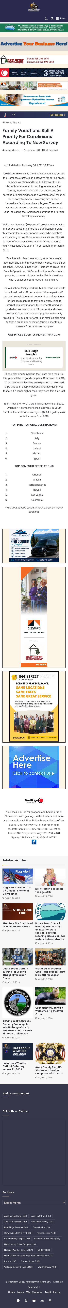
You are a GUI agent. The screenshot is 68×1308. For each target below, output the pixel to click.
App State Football (15, 1221)
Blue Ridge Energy (42, 1221)
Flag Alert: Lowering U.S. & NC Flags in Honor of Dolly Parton (16, 890)
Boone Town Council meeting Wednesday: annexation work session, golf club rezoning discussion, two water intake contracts (50, 931)
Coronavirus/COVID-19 (18, 1233)
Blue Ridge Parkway (16, 1227)
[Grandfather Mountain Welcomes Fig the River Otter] (50, 995)
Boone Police (42, 1227)
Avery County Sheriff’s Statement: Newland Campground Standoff (49, 1070)
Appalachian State (15, 1216)
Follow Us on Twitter (15, 1111)
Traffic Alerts (52, 1292)
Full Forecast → (57, 114)
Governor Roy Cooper (17, 1238)
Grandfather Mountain (47, 1238)
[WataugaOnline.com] (33, 7)
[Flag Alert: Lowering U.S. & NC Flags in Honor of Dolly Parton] (17, 876)
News (17, 122)
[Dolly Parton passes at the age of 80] (50, 877)
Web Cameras (34, 1292)
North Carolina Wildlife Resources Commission (28, 1255)
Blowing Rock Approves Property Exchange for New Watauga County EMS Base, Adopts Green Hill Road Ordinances (17, 1027)
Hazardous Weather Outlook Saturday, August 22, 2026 (14, 1066)
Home (8, 122)
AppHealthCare (41, 1216)
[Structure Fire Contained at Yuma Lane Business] (17, 911)
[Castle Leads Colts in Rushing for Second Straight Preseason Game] (17, 956)
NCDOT (43, 1250)
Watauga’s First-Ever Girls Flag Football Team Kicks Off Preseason (50, 972)
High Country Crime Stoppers (20, 1244)
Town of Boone (30, 1261)
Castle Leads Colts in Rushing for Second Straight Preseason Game (15, 973)
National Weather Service (18, 1250)
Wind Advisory (47, 1267)
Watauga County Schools (18, 1267)
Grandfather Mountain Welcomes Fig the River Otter (49, 1011)
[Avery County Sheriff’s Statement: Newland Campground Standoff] (50, 1053)
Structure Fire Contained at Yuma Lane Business (17, 925)
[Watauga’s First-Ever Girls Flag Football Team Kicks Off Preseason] (50, 956)
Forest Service (46, 1233)
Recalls (10, 1261)
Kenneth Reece (12, 150)
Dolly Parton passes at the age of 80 (49, 890)
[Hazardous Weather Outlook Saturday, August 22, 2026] (17, 1051)
